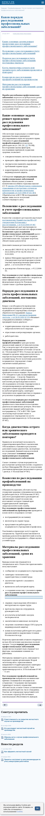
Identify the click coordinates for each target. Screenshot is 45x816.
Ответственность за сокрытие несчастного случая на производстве (21, 720)
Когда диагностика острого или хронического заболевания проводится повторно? (22, 70)
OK (37, 808)
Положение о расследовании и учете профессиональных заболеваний (21, 52)
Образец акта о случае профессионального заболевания (21, 738)
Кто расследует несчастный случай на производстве (19, 729)
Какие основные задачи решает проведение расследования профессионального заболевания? (19, 43)
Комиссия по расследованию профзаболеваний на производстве (20, 78)
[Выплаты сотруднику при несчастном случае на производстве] (5, 704)
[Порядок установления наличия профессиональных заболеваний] (40, 704)
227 (26, 145)
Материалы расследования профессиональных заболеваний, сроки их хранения (22, 86)
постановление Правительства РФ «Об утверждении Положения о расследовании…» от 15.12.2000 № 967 (19, 222)
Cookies (20, 812)
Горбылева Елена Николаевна (22, 33)
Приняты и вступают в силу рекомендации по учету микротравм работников (22, 760)
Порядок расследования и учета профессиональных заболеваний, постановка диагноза (19, 60)
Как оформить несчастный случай (17, 752)
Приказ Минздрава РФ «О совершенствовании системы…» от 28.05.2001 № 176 (19, 315)
